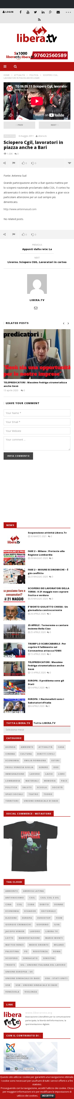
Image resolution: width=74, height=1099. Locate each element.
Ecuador (30, 911)
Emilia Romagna (35, 760)
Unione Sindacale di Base (41, 800)
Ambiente (27, 747)
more (69, 162)
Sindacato (30, 958)
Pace (64, 780)
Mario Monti (54, 938)
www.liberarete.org (38, 1012)
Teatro (33, 794)
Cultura (26, 753)
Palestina (12, 951)
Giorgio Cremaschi (18, 924)
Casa (61, 747)
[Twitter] (35, 12)
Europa (27, 917)
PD (26, 951)
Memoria (50, 780)
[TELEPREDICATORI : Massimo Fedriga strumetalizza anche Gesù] (37, 354)
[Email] (58, 12)
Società (57, 787)
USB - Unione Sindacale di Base (36, 985)
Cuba (31, 904)
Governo (42, 924)
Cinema (10, 753)
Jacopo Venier (14, 931)
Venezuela (12, 991)
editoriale (48, 911)
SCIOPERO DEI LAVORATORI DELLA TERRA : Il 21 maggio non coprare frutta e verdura (48, 592)
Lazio (49, 774)
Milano (59, 944)
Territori (11, 800)
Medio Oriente (38, 944)
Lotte (9, 938)
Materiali (32, 780)
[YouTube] (28, 12)
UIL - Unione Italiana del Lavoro (43, 964)
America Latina (33, 891)
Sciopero (11, 958)
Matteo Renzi (14, 944)
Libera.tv (42, 136)
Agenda (10, 747)
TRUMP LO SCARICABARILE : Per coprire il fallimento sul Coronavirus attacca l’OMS (47, 647)
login (9, 11)
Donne (58, 904)
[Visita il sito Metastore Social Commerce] (37, 55)
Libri (61, 774)
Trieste (10, 964)
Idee (56, 767)
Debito (44, 904)
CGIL (32, 897)
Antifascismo (14, 897)
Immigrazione (14, 774)
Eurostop (44, 917)
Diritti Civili (46, 753)
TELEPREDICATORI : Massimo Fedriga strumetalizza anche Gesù (46, 665)
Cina (8, 904)
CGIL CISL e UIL (49, 897)
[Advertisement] (30, 492)
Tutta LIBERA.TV (44, 723)
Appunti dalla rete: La (37, 247)
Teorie (48, 794)
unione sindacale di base (22, 978)
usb (7, 985)
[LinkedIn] (43, 12)
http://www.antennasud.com (20, 209)
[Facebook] (20, 12)
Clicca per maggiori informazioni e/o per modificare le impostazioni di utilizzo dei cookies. (38, 1091)
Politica (33, 75)
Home (7, 75)
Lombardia (12, 780)
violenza (31, 991)
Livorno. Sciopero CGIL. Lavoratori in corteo (37, 260)
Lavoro (35, 774)
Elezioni (11, 917)
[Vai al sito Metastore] (30, 845)
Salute (27, 787)
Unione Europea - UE (19, 971)
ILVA (57, 924)
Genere (43, 767)
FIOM (59, 917)
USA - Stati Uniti (56, 978)
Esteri (55, 760)
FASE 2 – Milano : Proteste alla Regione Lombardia (46, 553)
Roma (57, 951)
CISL (19, 904)
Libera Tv (51, 931)
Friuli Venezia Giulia (19, 767)
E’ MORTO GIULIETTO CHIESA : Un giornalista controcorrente (48, 608)
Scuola (42, 787)
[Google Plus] (50, 12)
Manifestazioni (29, 938)
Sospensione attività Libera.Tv (47, 532)
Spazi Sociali (14, 794)
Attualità (19, 75)
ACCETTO (48, 1095)
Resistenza (40, 951)
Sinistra (49, 958)
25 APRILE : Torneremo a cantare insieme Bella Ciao (48, 627)
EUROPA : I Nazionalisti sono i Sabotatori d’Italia (46, 700)
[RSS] (39, 19)
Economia (12, 760)
